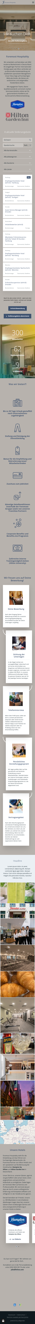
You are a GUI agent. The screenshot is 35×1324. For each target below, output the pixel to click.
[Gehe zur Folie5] (21, 49)
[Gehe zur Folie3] (16, 49)
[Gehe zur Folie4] (19, 49)
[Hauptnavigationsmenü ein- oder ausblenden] (33, 2)
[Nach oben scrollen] (8, 2)
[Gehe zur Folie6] (23, 49)
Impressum (11, 1315)
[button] (17, 1130)
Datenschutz (21, 1315)
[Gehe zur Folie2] (14, 49)
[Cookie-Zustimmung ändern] (3, 1320)
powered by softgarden (17, 1321)
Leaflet (22, 1143)
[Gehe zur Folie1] (12, 49)
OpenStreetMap (30, 1143)
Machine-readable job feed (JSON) (17, 1317)
